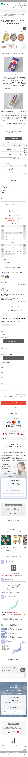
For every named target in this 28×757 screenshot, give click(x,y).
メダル (13, 7)
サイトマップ (3, 748)
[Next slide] (25, 35)
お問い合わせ (16, 745)
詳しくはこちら (12, 675)
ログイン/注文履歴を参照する (7, 325)
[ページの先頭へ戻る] (24, 750)
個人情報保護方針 (17, 747)
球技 (20, 14)
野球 (23, 14)
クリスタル (23, 7)
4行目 (2, 378)
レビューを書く (13, 513)
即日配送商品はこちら (13, 659)
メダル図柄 (3, 334)
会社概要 (2, 745)
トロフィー (5, 7)
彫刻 (2, 351)
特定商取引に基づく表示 (5, 747)
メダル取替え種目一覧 (13, 341)
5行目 (2, 383)
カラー (2, 345)
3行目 (2, 372)
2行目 (2, 367)
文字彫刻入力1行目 (5, 362)
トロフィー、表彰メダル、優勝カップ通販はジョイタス (9, 14)
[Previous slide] (1, 35)
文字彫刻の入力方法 (13, 358)
